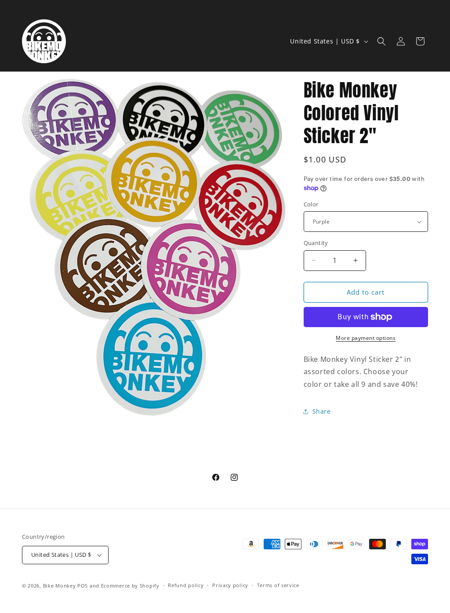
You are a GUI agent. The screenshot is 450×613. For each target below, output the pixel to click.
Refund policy (185, 585)
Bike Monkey (59, 585)
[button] (381, 41)
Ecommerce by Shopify (130, 585)
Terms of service (278, 585)
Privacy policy (230, 585)
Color (311, 204)
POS (82, 585)
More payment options (366, 338)
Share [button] (321, 411)
